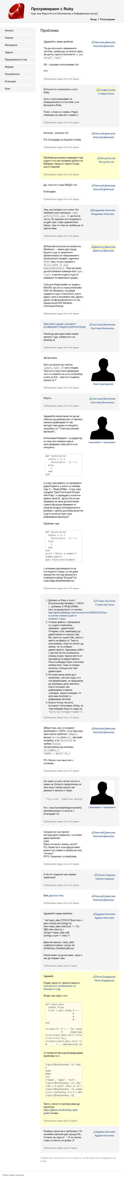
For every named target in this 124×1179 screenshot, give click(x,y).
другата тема (56, 895)
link (77, 64)
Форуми (9, 66)
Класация (10, 81)
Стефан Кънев (106, 93)
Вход (93, 19)
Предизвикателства (16, 59)
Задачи (9, 52)
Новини (9, 37)
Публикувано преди (61, 79)
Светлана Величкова (102, 328)
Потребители (12, 74)
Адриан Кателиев (104, 917)
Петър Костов (106, 162)
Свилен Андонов (104, 878)
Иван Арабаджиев (103, 384)
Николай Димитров (103, 46)
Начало (9, 30)
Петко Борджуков (104, 980)
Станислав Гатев (104, 604)
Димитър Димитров (103, 250)
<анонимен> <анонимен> (102, 442)
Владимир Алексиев (102, 214)
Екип (7, 88)
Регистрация (107, 19)
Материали (11, 45)
